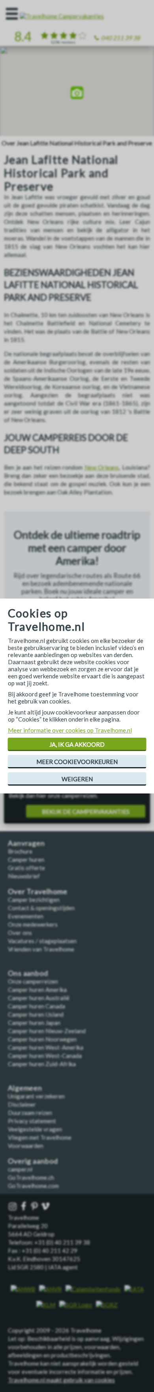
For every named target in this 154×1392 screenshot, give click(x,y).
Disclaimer (22, 1104)
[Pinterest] (35, 1207)
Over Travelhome (38, 891)
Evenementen (25, 916)
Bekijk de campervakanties (86, 811)
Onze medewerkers (33, 924)
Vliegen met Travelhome (39, 1137)
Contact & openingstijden (41, 907)
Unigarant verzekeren (36, 1096)
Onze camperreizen (33, 981)
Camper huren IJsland (36, 1014)
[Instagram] (13, 1207)
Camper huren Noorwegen (42, 1039)
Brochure (20, 851)
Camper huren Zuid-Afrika (42, 1063)
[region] (77, 93)
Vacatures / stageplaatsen (42, 940)
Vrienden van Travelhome (41, 949)
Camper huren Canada (36, 1006)
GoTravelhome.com (33, 1185)
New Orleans (102, 467)
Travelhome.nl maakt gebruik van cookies (61, 1379)
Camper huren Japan (34, 1022)
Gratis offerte (26, 867)
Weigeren (77, 778)
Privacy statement (32, 1120)
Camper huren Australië (38, 997)
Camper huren (26, 859)
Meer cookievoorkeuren (77, 761)
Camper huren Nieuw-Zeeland (47, 1030)
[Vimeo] (46, 1207)
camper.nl (20, 1169)
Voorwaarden (25, 1145)
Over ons (20, 932)
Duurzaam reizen (30, 1112)
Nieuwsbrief (24, 876)
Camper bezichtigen (34, 899)
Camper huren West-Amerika (45, 1047)
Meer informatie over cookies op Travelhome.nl (70, 730)
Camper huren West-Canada (45, 1055)
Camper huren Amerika (37, 989)
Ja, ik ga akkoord (77, 744)
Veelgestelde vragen (35, 1129)
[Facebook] (24, 1207)
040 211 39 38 (120, 37)
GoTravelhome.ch (31, 1177)
